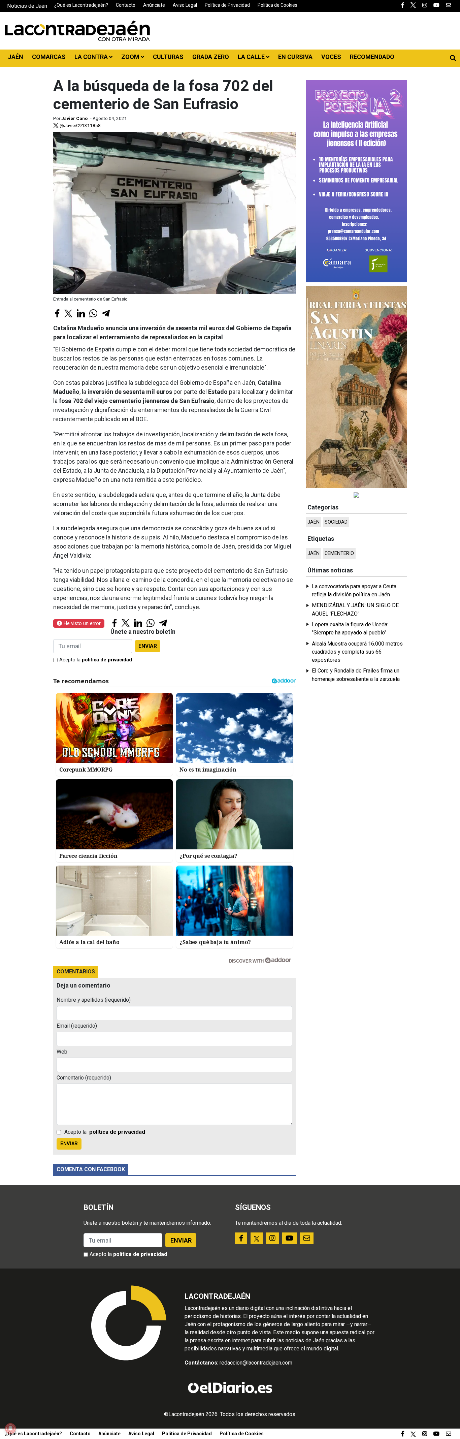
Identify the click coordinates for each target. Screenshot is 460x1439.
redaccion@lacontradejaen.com (256, 1362)
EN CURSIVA (295, 56)
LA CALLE (252, 56)
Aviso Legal (185, 5)
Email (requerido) (77, 1026)
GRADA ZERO (210, 56)
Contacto (125, 5)
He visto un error (81, 623)
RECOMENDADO (372, 56)
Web (62, 1052)
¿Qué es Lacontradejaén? (81, 5)
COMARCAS (49, 56)
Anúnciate (154, 5)
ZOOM (131, 56)
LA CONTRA (91, 56)
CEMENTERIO (339, 553)
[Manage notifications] (10, 1428)
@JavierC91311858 (80, 125)
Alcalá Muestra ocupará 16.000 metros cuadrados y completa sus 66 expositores (357, 651)
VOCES (331, 56)
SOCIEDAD (336, 522)
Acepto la (95, 660)
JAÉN (15, 56)
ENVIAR (147, 646)
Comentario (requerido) (84, 1077)
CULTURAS (168, 56)
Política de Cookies (277, 5)
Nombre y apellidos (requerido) (94, 1000)
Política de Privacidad (227, 5)
